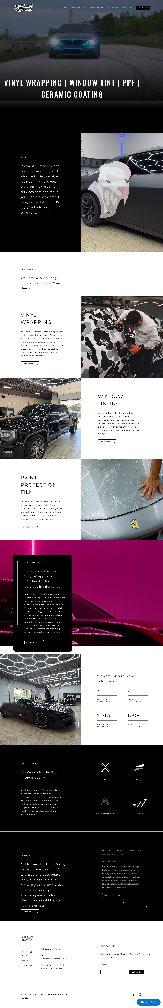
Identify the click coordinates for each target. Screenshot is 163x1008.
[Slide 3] (123, 902)
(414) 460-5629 (52, 949)
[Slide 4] (126, 902)
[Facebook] (133, 994)
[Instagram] (140, 994)
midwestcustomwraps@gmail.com (55, 958)
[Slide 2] (120, 902)
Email (103, 965)
